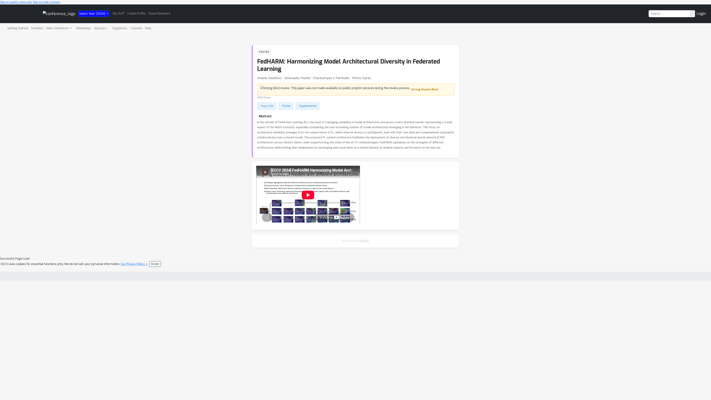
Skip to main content (46, 2)
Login (701, 13)
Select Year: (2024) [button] (92, 14)
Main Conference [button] (57, 28)
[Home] (59, 13)
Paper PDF (267, 106)
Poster (286, 106)
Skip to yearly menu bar (16, 2)
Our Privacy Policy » (134, 264)
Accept (155, 264)
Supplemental (308, 106)
